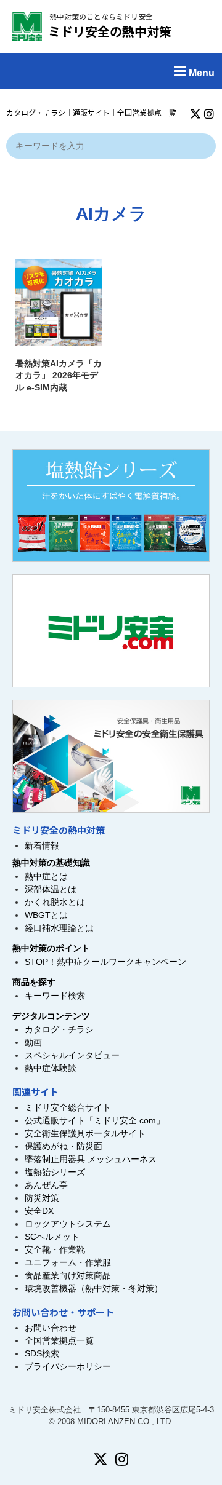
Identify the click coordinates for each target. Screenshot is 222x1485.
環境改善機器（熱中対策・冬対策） (94, 1288)
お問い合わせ (50, 1328)
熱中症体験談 (50, 1068)
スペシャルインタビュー (72, 1055)
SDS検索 (42, 1353)
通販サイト (91, 112)
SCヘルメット (52, 1236)
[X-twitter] (195, 114)
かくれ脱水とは (55, 902)
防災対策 (42, 1198)
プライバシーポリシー (68, 1366)
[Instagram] (209, 114)
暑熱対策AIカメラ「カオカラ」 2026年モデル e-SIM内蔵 (58, 375)
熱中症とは (46, 876)
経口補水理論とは (59, 928)
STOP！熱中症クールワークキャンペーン (105, 962)
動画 (33, 1042)
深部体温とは (50, 889)
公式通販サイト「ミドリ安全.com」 (95, 1120)
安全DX (39, 1211)
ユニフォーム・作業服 (68, 1262)
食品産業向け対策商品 (68, 1275)
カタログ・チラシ (35, 112)
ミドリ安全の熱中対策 (109, 31)
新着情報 (42, 845)
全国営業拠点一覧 (146, 112)
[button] (111, 71)
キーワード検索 (55, 995)
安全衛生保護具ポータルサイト (85, 1133)
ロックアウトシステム (68, 1224)
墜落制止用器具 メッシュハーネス (91, 1159)
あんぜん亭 (46, 1185)
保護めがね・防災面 (63, 1146)
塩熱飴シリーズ (55, 1172)
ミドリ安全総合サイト (68, 1107)
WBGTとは (46, 915)
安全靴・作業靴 (55, 1249)
